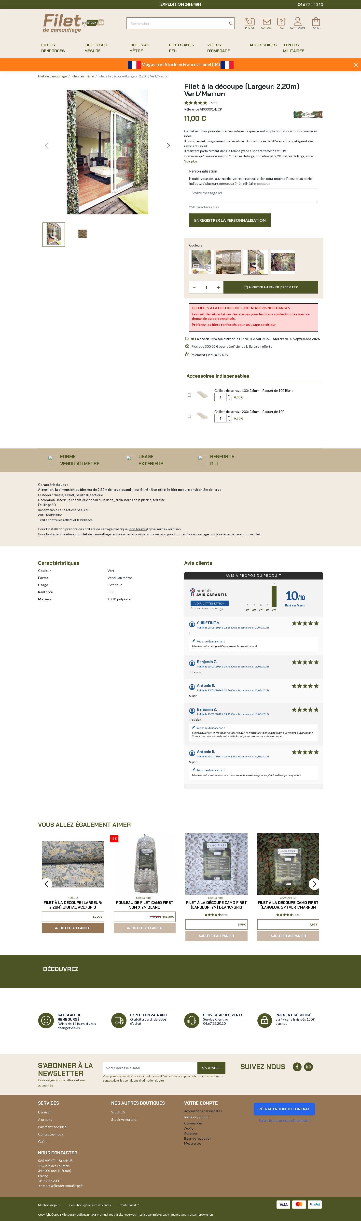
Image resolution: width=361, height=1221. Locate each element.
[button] (46, 145)
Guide (42, 1141)
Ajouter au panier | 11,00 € (273, 287)
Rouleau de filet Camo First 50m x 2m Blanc (144, 905)
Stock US (118, 1112)
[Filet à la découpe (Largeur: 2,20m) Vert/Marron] (255, 262)
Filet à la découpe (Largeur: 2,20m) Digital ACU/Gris (73, 905)
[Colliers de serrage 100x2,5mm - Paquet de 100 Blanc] (202, 394)
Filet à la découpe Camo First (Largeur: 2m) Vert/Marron (288, 905)
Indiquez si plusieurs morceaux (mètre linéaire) (229, 183)
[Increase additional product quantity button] (229, 395)
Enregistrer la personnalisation (230, 220)
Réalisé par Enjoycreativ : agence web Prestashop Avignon (175, 1214)
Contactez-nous (50, 1134)
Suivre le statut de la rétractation (284, 1120)
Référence (191, 109)
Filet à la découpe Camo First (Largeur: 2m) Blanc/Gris (216, 905)
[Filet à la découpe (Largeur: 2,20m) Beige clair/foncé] (201, 262)
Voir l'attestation (209, 603)
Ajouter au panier (72, 928)
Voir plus (190, 161)
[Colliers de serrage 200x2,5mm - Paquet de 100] (202, 416)
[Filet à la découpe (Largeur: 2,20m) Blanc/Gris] (228, 262)
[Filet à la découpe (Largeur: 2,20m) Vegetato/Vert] (283, 262)
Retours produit (196, 1117)
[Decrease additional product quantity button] (229, 399)
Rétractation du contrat (284, 1109)
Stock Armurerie (123, 1119)
